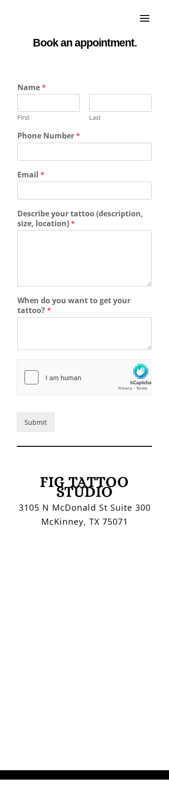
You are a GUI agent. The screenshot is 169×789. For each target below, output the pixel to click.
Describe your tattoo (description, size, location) (80, 219)
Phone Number (48, 136)
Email (31, 175)
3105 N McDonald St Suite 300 (85, 507)
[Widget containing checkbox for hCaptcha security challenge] (84, 377)
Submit (35, 422)
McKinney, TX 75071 (84, 521)
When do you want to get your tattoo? (74, 305)
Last (95, 118)
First (23, 118)
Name (31, 87)
